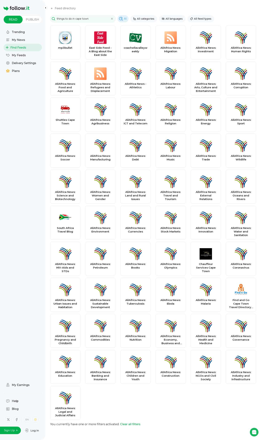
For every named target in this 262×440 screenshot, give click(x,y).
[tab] (13, 20)
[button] (31, 430)
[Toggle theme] (35, 419)
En (27, 419)
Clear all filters (130, 424)
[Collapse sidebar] (45, 8)
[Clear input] (112, 19)
